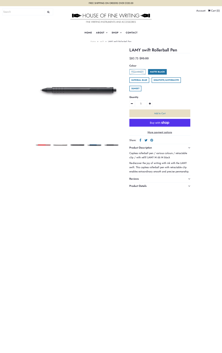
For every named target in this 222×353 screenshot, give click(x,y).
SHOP (115, 32)
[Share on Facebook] (140, 140)
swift (102, 41)
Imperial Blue (139, 80)
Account (200, 10)
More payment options (160, 132)
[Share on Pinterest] (151, 140)
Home (93, 41)
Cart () (215, 10)
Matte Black (157, 71)
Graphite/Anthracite (166, 80)
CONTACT (131, 32)
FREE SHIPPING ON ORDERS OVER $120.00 (111, 3)
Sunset (135, 88)
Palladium (137, 71)
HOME (88, 32)
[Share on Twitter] (146, 140)
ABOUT (100, 32)
